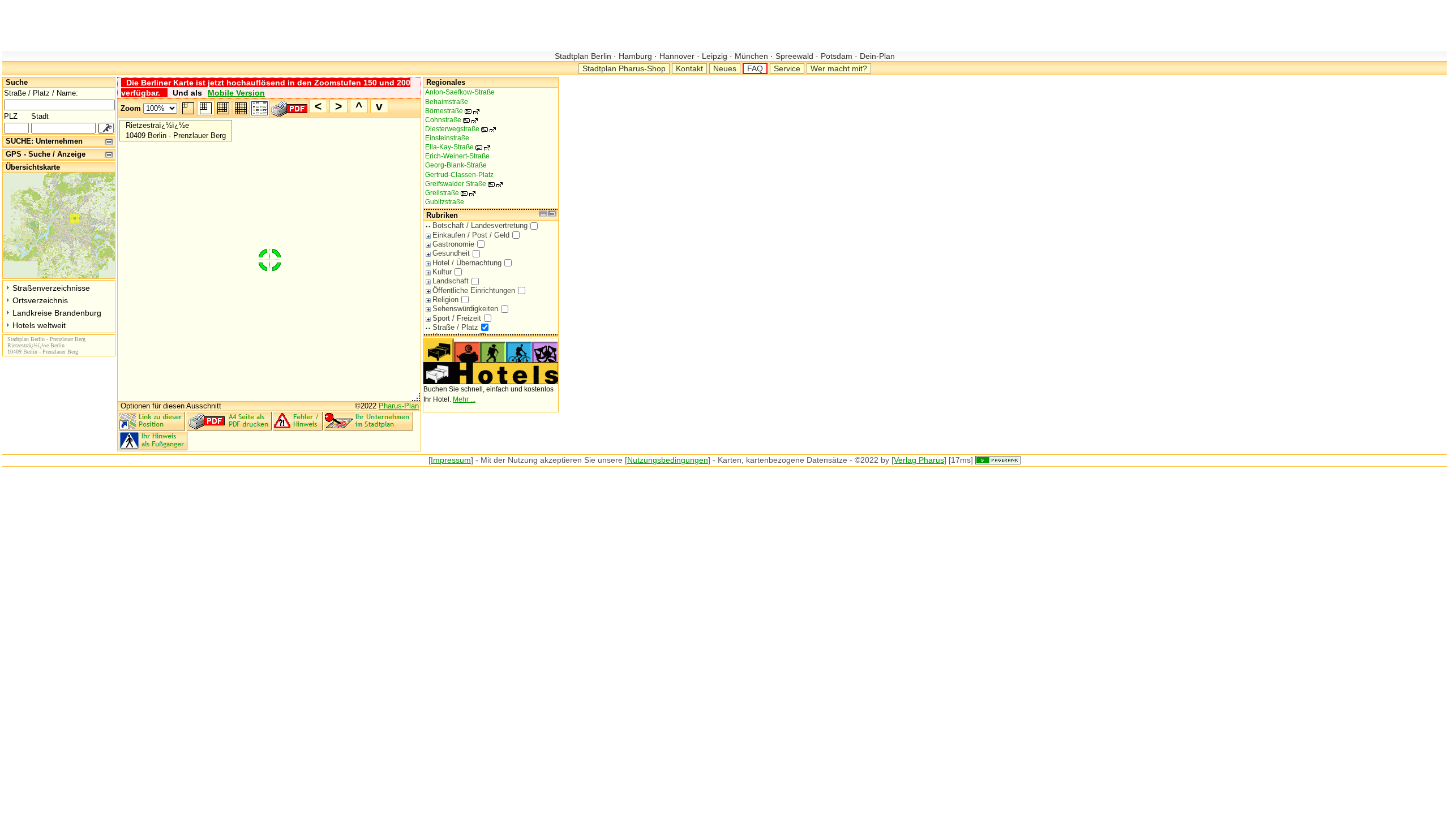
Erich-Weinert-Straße (457, 156)
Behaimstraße (446, 101)
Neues (724, 68)
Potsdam (836, 56)
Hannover (677, 56)
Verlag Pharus (919, 459)
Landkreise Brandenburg (56, 312)
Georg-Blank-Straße (456, 165)
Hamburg (635, 56)
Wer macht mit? (839, 68)
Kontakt (689, 68)
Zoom (131, 108)
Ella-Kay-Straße (455, 147)
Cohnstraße (449, 120)
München (751, 56)
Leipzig (715, 56)
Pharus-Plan (399, 406)
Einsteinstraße (447, 138)
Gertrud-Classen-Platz (459, 174)
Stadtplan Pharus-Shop (624, 68)
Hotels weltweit (39, 325)
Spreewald (794, 56)
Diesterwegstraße (458, 129)
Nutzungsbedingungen (667, 459)
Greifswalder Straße (461, 183)
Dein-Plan (876, 56)
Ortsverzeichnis (40, 300)
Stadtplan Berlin (584, 56)
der (499, 459)
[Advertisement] (208, 25)
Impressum (451, 459)
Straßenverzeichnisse (51, 287)
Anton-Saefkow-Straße (460, 92)
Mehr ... (464, 399)
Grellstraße (448, 193)
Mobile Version (236, 92)
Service (787, 68)
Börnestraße (450, 110)
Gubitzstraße (444, 202)
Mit (486, 459)
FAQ (755, 68)
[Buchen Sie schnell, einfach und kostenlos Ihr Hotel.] (490, 382)
